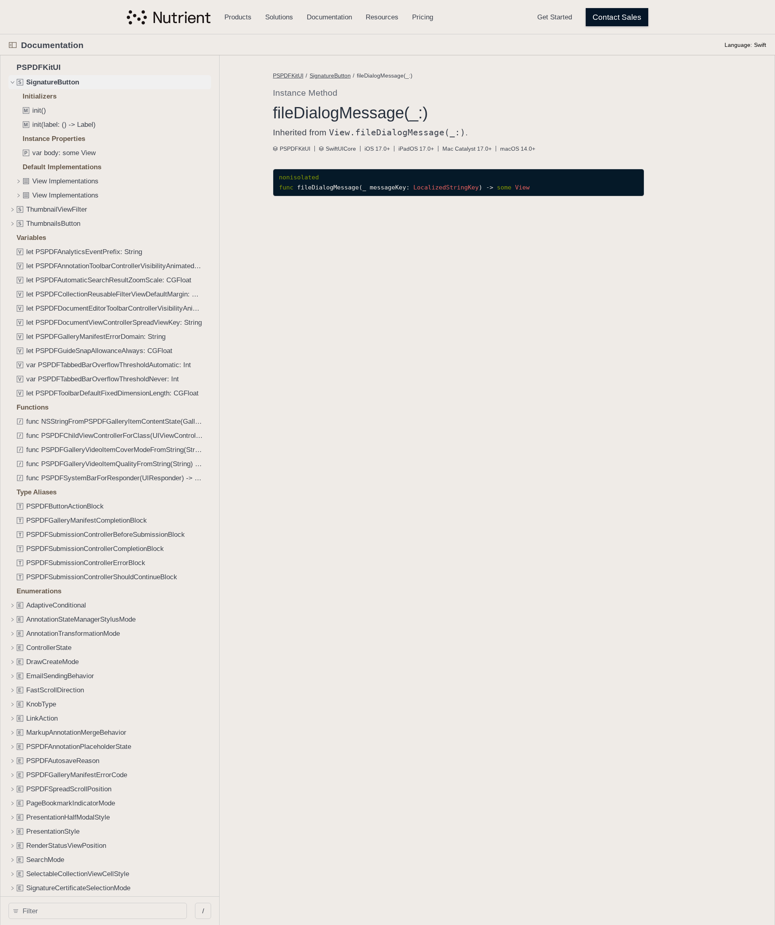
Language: (738, 45)
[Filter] (100, 911)
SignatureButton (330, 75)
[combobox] (100, 910)
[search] (97, 911)
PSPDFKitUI (288, 75)
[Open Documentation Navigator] (13, 45)
